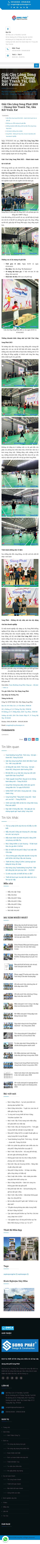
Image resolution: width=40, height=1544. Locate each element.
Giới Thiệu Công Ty (13, 1435)
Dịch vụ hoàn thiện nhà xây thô (17, 1457)
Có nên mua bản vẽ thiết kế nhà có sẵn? (19, 874)
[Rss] (24, 7)
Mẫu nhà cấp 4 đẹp (14, 892)
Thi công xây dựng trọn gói (16, 1444)
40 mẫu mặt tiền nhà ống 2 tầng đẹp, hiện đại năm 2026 (25, 995)
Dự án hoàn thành (9, 1476)
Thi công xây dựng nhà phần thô (18, 1448)
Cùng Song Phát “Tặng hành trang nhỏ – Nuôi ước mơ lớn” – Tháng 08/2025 (21, 798)
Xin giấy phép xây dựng (15, 1471)
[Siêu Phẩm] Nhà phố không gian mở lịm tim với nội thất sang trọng (26, 947)
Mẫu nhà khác (12, 895)
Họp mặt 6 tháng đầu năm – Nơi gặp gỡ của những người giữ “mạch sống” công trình (20, 810)
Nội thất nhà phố (13, 910)
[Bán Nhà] (14, 7)
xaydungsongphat (10, 1274)
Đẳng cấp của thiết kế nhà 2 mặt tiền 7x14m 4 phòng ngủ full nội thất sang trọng (26, 927)
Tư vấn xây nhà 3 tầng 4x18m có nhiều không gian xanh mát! (25, 1044)
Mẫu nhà (6, 1507)
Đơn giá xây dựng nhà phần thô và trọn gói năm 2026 (25, 936)
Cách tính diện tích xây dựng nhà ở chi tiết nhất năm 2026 (26, 1074)
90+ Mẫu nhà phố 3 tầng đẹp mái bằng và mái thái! (25, 1015)
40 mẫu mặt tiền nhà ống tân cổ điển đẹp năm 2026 (25, 985)
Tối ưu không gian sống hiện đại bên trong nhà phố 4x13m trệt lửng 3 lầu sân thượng (21, 857)
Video (5, 1502)
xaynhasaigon (23, 1274)
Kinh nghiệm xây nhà (9, 1498)
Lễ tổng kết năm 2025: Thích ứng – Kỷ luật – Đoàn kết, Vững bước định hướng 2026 (20, 768)
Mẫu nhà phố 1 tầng (14, 898)
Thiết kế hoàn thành (14, 1484)
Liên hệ (5, 1511)
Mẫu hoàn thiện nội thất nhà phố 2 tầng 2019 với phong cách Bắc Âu (21, 839)
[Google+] (18, 7)
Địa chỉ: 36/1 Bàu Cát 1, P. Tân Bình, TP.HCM (16, 705)
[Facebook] (11, 7)
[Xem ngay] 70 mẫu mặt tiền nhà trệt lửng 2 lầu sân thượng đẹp (26, 975)
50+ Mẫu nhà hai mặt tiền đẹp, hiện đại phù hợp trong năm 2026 (26, 1054)
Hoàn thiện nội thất (13, 1453)
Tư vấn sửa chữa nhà (14, 1466)
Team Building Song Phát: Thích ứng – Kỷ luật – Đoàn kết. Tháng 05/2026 (21, 756)
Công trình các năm (13, 1493)
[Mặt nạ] (21, 7)
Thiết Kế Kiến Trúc (13, 1462)
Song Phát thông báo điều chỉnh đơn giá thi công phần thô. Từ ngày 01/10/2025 (20, 786)
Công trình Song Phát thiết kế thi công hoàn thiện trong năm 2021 (26, 1064)
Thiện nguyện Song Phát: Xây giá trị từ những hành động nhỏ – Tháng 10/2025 (21, 780)
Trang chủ (6, 1427)
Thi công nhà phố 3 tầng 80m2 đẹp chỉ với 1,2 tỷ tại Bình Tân (25, 1034)
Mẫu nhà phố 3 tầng (14, 904)
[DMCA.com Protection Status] (8, 1328)
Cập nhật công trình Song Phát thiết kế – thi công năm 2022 (25, 1025)
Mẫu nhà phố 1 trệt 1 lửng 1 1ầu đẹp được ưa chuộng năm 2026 (26, 1005)
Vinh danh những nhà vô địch (14, 131)
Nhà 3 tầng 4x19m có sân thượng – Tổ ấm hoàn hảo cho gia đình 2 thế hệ (21, 845)
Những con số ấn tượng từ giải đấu (16, 123)
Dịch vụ (5, 1440)
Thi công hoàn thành (14, 1479)
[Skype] (27, 7)
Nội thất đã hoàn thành (15, 1488)
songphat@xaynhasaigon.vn (15, 725)
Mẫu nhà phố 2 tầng (14, 901)
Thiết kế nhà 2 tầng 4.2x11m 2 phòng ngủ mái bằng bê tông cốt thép (20, 863)
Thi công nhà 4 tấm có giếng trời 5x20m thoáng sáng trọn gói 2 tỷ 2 (26, 957)
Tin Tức (5, 1516)
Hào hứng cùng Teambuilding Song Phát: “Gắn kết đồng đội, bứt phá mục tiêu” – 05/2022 (21, 869)
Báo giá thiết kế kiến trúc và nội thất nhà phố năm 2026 (25, 965)
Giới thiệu (6, 1432)
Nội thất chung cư (14, 907)
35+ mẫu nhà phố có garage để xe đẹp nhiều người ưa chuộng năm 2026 (26, 1085)
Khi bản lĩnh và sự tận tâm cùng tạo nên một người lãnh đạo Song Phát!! (21, 774)
